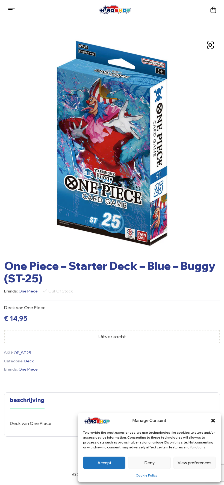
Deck (29, 361)
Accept (104, 462)
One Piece (28, 291)
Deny (149, 462)
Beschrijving (27, 400)
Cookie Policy (147, 475)
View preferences (194, 462)
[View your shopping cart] (213, 9)
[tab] (27, 403)
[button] (213, 420)
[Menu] (13, 9)
